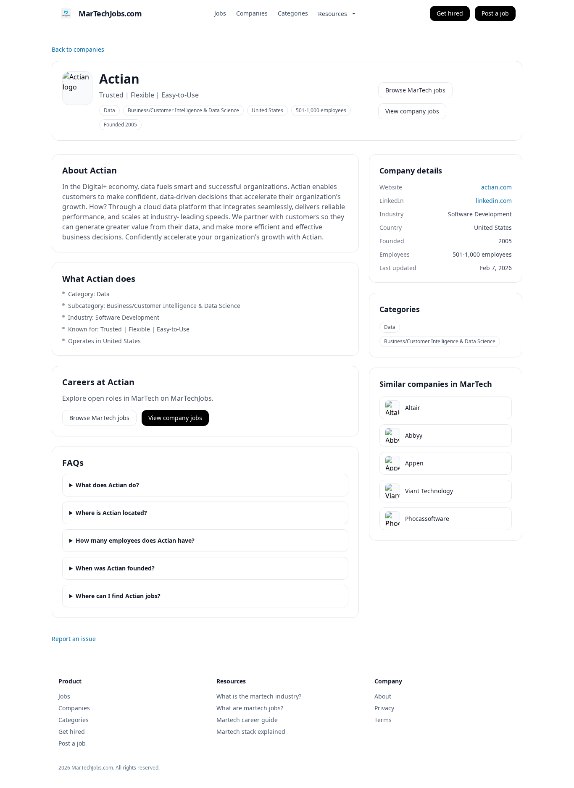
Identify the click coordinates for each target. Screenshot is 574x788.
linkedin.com (494, 201)
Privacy (384, 708)
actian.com (496, 187)
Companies (252, 13)
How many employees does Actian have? (135, 540)
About (382, 696)
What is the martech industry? (258, 696)
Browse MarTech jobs (415, 90)
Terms (383, 720)
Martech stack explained (250, 731)
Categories (293, 13)
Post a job (495, 13)
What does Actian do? (107, 485)
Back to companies (78, 49)
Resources (332, 14)
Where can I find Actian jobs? (118, 596)
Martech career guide (247, 720)
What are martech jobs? (249, 708)
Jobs (220, 13)
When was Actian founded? (115, 568)
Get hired (450, 13)
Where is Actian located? (111, 513)
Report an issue (74, 639)
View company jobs (412, 111)
